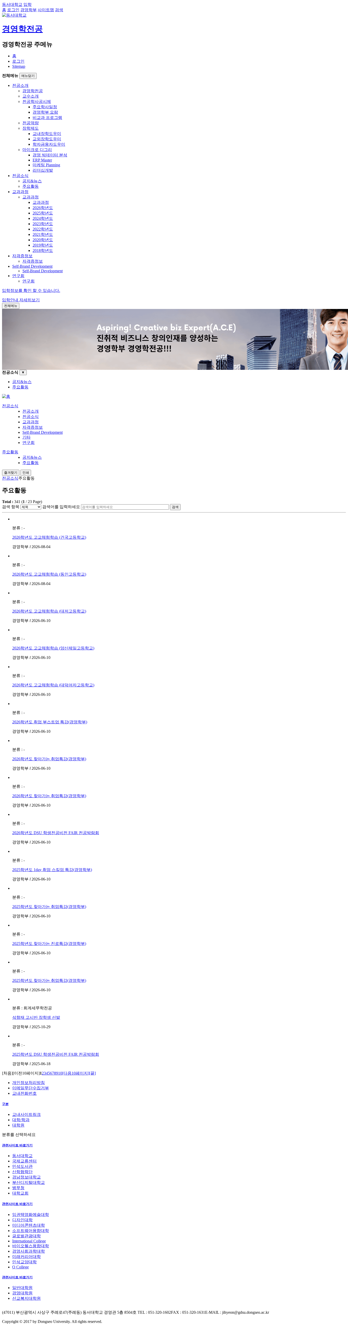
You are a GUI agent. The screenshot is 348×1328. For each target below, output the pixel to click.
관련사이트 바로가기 (17, 1145)
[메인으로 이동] (6, 396)
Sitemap (18, 66)
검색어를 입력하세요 (61, 507)
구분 (5, 1104)
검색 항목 (10, 507)
